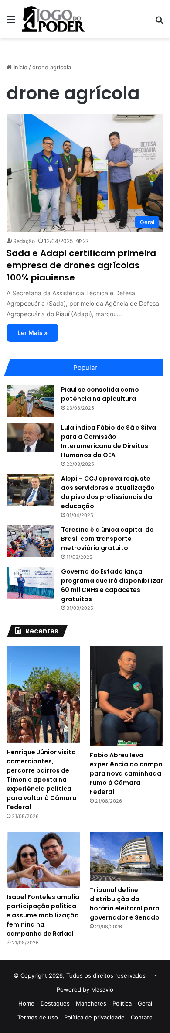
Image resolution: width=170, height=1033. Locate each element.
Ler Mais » (32, 332)
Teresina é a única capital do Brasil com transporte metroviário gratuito (107, 538)
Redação (24, 241)
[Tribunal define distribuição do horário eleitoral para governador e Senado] (126, 856)
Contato (142, 1017)
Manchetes (91, 1003)
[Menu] (11, 22)
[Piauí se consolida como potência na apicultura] (30, 401)
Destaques (55, 1003)
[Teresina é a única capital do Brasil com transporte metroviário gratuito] (30, 541)
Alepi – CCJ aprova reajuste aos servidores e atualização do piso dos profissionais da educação (108, 492)
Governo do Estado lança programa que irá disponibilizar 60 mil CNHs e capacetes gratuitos (112, 585)
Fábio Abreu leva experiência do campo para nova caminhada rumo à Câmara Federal (126, 773)
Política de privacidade (94, 1017)
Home (26, 1003)
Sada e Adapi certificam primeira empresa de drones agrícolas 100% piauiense (81, 265)
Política (122, 1003)
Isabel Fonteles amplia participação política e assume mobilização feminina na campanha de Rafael (43, 915)
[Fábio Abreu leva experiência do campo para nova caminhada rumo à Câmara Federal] (126, 696)
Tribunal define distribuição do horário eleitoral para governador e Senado (125, 904)
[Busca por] (159, 22)
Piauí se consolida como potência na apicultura (100, 394)
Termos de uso (37, 1017)
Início (19, 67)
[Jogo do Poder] (53, 19)
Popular (85, 367)
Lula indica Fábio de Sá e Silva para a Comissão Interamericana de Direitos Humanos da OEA (108, 441)
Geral (145, 1003)
